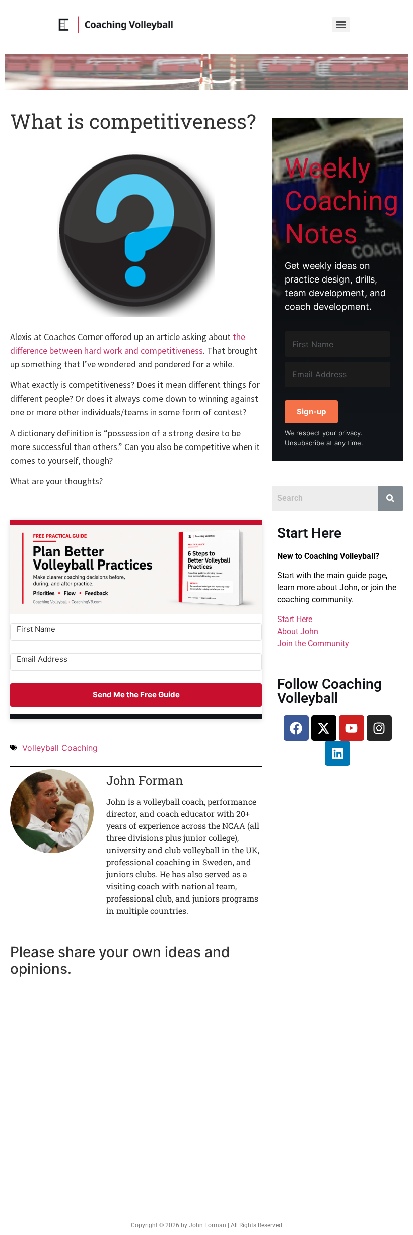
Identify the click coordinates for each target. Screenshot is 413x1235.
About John (297, 631)
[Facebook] (296, 728)
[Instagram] (379, 728)
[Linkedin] (337, 753)
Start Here (294, 619)
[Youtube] (351, 728)
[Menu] (341, 24)
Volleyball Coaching (60, 748)
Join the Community (313, 643)
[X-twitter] (323, 728)
